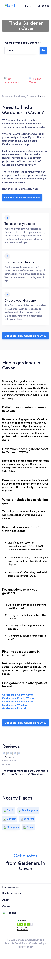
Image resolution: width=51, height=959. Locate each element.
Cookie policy (37, 943)
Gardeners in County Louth (17, 701)
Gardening (20, 96)
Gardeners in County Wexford (19, 698)
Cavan (32, 96)
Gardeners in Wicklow (14, 705)
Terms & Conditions (16, 943)
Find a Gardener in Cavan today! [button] (22, 197)
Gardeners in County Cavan (17, 694)
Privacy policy (26, 946)
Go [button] (43, 50)
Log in (45, 5)
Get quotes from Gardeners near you (25, 336)
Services (7, 96)
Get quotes (25, 856)
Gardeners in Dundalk (14, 708)
